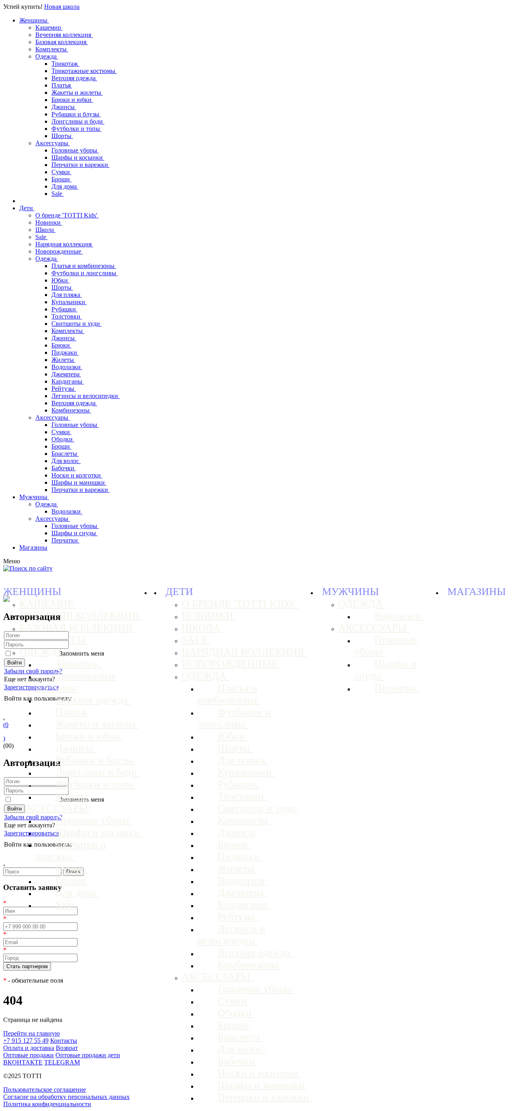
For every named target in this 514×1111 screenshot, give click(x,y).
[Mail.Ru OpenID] (20, 708)
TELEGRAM (62, 1062)
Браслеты (65, 453)
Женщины (34, 20)
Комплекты (51, 49)
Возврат (67, 1047)
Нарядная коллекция (64, 244)
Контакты (63, 1040)
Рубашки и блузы (76, 114)
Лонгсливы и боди (77, 121)
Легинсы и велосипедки (85, 395)
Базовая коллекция (61, 42)
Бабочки (63, 468)
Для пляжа (66, 294)
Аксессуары (52, 143)
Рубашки (64, 309)
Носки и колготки (76, 475)
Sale (57, 193)
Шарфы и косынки (77, 157)
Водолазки (66, 367)
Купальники (69, 302)
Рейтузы (63, 388)
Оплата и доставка (28, 1047)
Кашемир (49, 27)
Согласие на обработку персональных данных (66, 1096)
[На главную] (6, 599)
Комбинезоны (71, 410)
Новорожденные (59, 251)
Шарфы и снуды (74, 533)
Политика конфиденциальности (47, 1104)
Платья (61, 85)
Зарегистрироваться (31, 687)
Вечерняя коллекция (64, 34)
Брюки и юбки (72, 99)
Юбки (60, 280)
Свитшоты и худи (76, 323)
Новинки (48, 222)
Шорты (62, 135)
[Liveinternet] (31, 708)
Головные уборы (75, 150)
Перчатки (65, 540)
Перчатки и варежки (80, 164)
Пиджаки (65, 352)
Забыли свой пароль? (33, 671)
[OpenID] (53, 708)
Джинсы (63, 107)
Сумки (61, 172)
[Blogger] (42, 708)
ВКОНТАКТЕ (23, 1062)
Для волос (66, 460)
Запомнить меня (81, 653)
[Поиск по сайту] (28, 568)
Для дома (64, 186)
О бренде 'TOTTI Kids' (67, 215)
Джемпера (66, 374)
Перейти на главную (31, 1033)
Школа (45, 229)
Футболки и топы (76, 128)
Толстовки (66, 316)
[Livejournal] (8, 708)
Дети (27, 208)
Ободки (62, 439)
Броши (61, 179)
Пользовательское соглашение (44, 1089)
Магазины (33, 547)
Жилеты (63, 359)
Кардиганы (67, 381)
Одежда (46, 56)
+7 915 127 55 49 (26, 1040)
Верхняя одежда (74, 78)
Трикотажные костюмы (84, 70)
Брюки (61, 345)
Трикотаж (65, 63)
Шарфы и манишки (78, 482)
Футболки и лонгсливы (84, 273)
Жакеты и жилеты (77, 92)
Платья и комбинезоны (83, 265)
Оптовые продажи (28, 1055)
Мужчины (34, 497)
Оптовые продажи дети (87, 1055)
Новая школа (62, 6)
